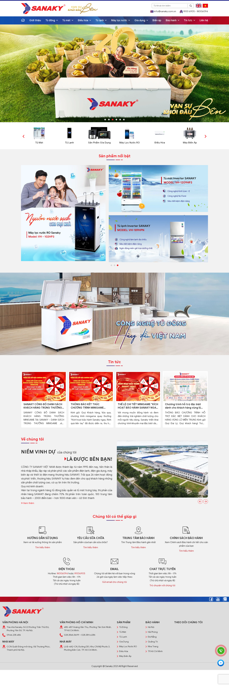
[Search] (191, 6)
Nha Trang (153, 646)
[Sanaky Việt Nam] (43, 8)
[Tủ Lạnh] (69, 133)
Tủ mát (66, 20)
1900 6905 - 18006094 (195, 11)
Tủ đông (50, 20)
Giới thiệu (35, 20)
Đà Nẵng (152, 636)
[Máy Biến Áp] (190, 133)
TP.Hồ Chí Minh (155, 651)
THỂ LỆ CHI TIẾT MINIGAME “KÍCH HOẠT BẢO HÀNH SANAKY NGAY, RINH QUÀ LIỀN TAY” (138, 406)
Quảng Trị (153, 641)
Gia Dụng (124, 641)
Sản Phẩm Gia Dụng (99, 142)
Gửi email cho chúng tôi (114, 582)
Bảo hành (171, 20)
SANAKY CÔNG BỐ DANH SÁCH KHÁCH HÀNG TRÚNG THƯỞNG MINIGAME (43, 406)
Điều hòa (83, 20)
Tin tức (188, 20)
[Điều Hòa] (159, 133)
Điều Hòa (159, 142)
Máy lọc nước (119, 20)
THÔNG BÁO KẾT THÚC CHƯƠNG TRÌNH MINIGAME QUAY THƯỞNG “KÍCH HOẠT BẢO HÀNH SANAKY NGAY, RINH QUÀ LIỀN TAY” (90, 406)
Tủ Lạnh (69, 142)
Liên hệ (204, 20)
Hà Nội (151, 627)
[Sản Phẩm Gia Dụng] (99, 133)
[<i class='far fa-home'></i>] (23, 20)
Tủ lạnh (99, 20)
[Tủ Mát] (39, 133)
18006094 (62, 573)
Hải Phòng (153, 632)
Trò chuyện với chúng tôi (162, 585)
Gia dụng (140, 20)
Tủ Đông (123, 627)
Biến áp (157, 20)
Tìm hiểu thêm (42, 547)
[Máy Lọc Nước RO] (129, 133)
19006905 (79, 573)
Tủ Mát (39, 142)
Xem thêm (28, 503)
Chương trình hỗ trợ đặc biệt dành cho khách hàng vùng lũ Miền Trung (183, 406)
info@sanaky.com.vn (164, 11)
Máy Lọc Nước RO (129, 142)
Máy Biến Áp (190, 142)
